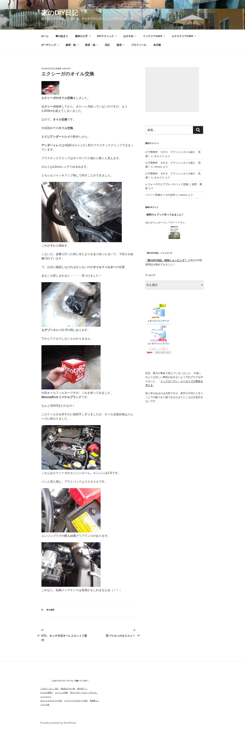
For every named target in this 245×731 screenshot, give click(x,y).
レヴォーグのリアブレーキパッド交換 (166, 184)
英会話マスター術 (68, 689)
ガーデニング (48, 44)
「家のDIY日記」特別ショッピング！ (166, 260)
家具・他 (90, 44)
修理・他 (71, 44)
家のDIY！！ (82, 689)
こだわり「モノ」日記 (49, 689)
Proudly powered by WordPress (58, 722)
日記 (107, 44)
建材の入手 (81, 36)
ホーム (45, 36)
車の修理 (50, 610)
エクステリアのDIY (182, 36)
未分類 (157, 44)
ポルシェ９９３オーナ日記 (51, 701)
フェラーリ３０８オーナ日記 (76, 701)
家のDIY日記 (59, 12)
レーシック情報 (61, 693)
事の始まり (62, 36)
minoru (67, 68)
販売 (119, 44)
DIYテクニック (105, 36)
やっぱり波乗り (46, 693)
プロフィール (138, 44)
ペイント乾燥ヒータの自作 (160, 194)
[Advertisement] (172, 89)
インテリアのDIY (152, 36)
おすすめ (128, 36)
